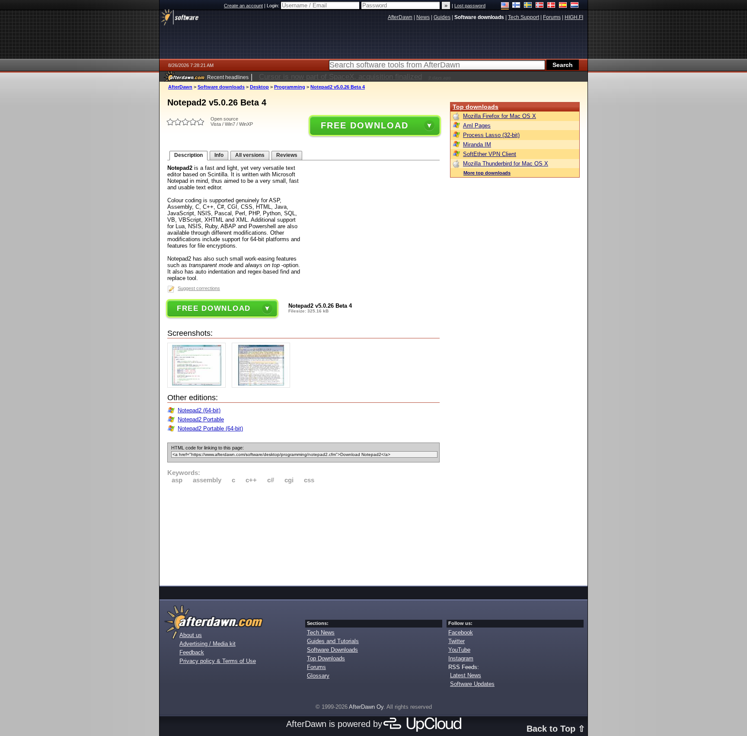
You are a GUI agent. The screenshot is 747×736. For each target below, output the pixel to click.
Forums (316, 667)
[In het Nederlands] (575, 6)
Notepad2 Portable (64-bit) (210, 428)
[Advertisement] (303, 533)
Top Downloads (326, 658)
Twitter (456, 641)
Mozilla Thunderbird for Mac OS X (505, 163)
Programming (289, 86)
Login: (274, 5)
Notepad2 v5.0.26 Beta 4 (337, 86)
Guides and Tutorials (333, 641)
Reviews (286, 155)
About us (190, 635)
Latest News (465, 675)
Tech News (321, 632)
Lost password (469, 5)
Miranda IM (477, 144)
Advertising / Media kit (207, 643)
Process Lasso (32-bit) (491, 135)
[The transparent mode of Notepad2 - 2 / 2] (263, 385)
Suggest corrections (199, 288)
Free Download (364, 125)
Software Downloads (332, 650)
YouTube (459, 650)
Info (218, 155)
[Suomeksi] (516, 6)
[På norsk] (540, 6)
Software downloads (221, 86)
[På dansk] (551, 6)
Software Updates (472, 684)
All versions (250, 155)
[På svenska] (528, 6)
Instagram (460, 658)
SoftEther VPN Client (489, 154)
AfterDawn (180, 86)
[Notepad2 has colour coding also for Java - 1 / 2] (198, 385)
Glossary (318, 675)
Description (188, 155)
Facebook (460, 632)
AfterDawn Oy (366, 707)
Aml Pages (477, 125)
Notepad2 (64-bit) (199, 410)
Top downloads (475, 106)
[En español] (563, 6)
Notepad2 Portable (201, 419)
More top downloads (487, 172)
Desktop (259, 86)
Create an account (243, 5)
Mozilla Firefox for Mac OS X (499, 116)
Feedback (191, 652)
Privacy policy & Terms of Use (217, 661)
